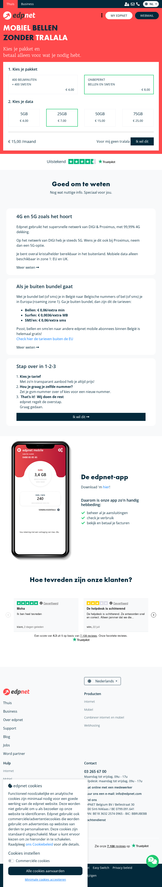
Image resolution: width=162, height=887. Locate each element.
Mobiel (7, 779)
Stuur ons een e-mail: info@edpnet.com (113, 794)
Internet (8, 771)
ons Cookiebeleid (39, 844)
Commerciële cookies (33, 860)
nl (151, 4)
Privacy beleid (122, 868)
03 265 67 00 (95, 771)
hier (106, 487)
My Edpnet (119, 16)
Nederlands (104, 681)
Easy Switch (101, 868)
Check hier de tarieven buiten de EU (44, 339)
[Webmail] (133, 4)
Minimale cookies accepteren (45, 879)
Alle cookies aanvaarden (45, 871)
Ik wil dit (142, 141)
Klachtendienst (95, 820)
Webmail (147, 16)
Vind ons (90, 800)
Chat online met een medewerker (108, 787)
